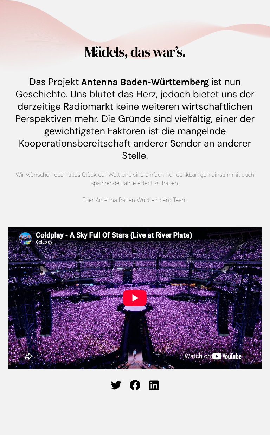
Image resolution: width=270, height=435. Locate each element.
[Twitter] (116, 385)
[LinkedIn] (154, 385)
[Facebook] (135, 385)
